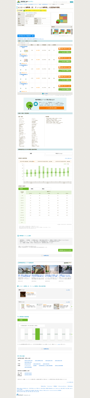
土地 (70, 388)
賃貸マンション (33, 388)
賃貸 (40, 10)
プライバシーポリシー (62, 386)
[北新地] (60, 334)
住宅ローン (41, 390)
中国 (34, 391)
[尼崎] (22, 334)
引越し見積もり (37, 390)
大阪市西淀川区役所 (28, 373)
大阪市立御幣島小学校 (39, 360)
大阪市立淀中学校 (27, 363)
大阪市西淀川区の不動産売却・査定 (26, 35)
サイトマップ (49, 386)
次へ (72, 334)
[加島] (30, 334)
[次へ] (72, 306)
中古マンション (58, 388)
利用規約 (55, 386)
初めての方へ (43, 386)
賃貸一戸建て (43, 388)
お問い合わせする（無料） (64, 48)
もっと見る (68, 289)
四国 (32, 391)
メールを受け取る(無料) (51, 107)
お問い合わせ (70, 386)
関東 (22, 391)
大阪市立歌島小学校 (28, 362)
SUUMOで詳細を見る (64, 52)
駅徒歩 (43, 188)
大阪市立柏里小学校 (58, 360)
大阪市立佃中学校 (46, 363)
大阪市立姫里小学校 (48, 360)
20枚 (20, 54)
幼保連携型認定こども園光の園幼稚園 (45, 365)
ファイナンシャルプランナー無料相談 (55, 390)
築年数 (32, 188)
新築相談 (32, 390)
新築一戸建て (63, 388)
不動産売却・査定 (28, 390)
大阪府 (40, 4)
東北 (20, 391)
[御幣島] (37, 334)
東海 (28, 391)
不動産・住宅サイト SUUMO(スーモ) (22, 388)
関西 (30, 391)
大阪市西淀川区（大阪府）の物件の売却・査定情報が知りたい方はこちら (30, 38)
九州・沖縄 (37, 391)
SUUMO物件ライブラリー (33, 4)
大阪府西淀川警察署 (28, 374)
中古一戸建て (67, 388)
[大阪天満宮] (67, 334)
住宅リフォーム (22, 390)
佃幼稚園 (34, 365)
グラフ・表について (68, 158)
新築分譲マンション (52, 388)
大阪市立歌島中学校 (36, 363)
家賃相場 (47, 388)
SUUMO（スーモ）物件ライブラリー (25, 2)
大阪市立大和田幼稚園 (59, 365)
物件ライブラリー (46, 390)
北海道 (18, 391)
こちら (58, 344)
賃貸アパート (39, 388)
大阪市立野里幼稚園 (28, 367)
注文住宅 (18, 390)
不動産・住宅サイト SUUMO (22, 4)
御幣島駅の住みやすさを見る (65, 250)
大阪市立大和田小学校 (28, 360)
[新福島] (52, 334)
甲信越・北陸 (25, 391)
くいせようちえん (27, 365)
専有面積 (21, 188)
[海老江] (45, 334)
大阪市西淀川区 (45, 4)
